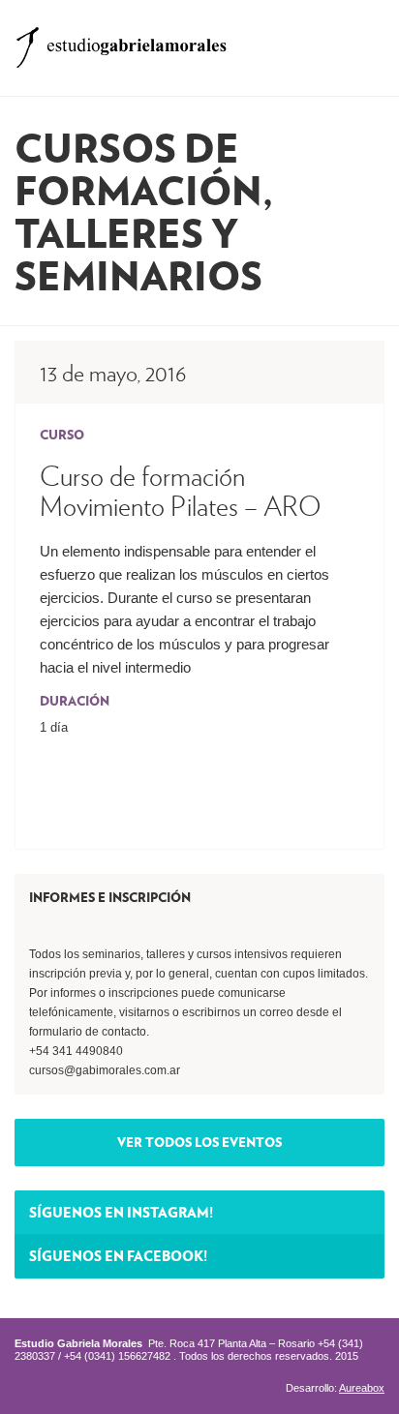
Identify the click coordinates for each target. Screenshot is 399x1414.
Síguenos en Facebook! (118, 1255)
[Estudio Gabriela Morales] (121, 41)
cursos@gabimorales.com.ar (104, 1070)
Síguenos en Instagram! (121, 1211)
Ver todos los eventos (199, 1142)
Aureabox (361, 1388)
